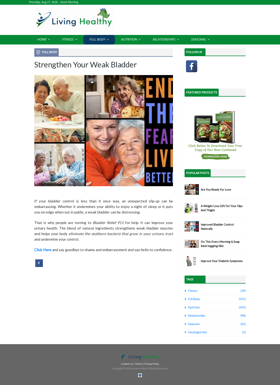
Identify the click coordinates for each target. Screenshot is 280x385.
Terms (138, 364)
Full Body (97, 39)
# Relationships (195, 315)
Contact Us (127, 364)
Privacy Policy (152, 364)
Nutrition (129, 39)
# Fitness (191, 290)
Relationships (164, 39)
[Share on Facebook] (39, 266)
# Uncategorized (196, 332)
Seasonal (199, 39)
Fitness (68, 39)
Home (42, 39)
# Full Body (192, 299)
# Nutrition (192, 307)
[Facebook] (192, 66)
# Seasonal (192, 324)
